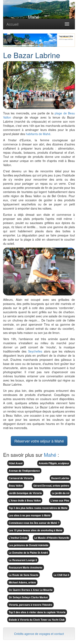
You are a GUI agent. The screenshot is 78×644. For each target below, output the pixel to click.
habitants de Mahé (38, 134)
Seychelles (35, 351)
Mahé (50, 454)
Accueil (12, 24)
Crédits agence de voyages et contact (39, 634)
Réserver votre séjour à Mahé (39, 441)
